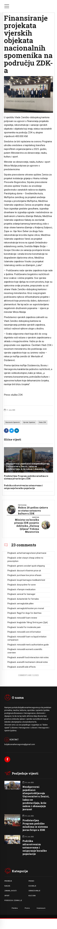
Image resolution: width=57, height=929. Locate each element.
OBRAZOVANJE (34, 891)
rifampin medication (26, 589)
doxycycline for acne (26, 585)
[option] (28, 94)
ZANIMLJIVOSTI (10, 891)
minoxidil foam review (27, 618)
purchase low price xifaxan (29, 575)
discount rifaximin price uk (29, 570)
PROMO (31, 881)
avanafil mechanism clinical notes (32, 662)
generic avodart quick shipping (31, 566)
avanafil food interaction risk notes (33, 657)
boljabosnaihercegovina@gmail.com (19, 744)
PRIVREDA (8, 881)
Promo (27, 908)
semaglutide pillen (25, 603)
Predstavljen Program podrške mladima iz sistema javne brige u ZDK (26, 477)
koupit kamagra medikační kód (31, 580)
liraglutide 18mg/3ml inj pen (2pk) (32, 622)
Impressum (41, 908)
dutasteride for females (28, 599)
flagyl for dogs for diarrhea (29, 613)
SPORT (7, 896)
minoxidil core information (29, 632)
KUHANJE (32, 886)
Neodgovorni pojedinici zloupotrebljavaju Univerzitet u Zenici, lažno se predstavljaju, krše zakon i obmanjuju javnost (28, 467)
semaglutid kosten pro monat (30, 608)
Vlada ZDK (42, 422)
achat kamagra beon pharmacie (31, 553)
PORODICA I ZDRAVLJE (13, 900)
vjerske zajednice (29, 422)
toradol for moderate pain (29, 627)
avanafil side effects (26, 667)
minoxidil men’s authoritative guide (33, 644)
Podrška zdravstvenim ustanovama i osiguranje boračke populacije (23, 486)
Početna (15, 908)
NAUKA (7, 886)
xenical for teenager (26, 594)
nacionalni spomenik (13, 422)
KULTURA (32, 896)
